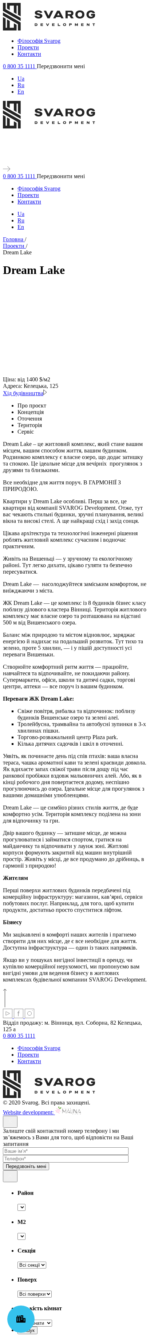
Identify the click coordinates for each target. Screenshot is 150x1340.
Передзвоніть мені (26, 1166)
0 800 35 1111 (20, 66)
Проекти (28, 47)
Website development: (29, 1112)
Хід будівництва (23, 393)
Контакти (29, 54)
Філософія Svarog (38, 41)
